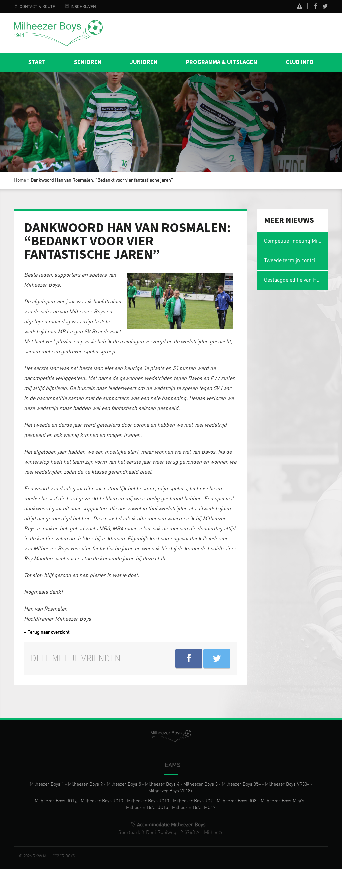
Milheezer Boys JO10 (148, 801)
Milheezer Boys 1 (47, 784)
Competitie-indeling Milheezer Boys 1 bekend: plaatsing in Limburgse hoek (296, 241)
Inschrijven (83, 7)
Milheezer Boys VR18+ (170, 791)
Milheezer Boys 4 (162, 784)
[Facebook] (316, 8)
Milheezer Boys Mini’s (282, 801)
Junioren (143, 62)
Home (20, 180)
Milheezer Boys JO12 (56, 801)
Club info (300, 62)
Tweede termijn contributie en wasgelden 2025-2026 (296, 260)
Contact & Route (37, 7)
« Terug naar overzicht (47, 632)
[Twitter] (325, 8)
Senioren (87, 62)
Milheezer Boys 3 (200, 784)
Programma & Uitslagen (221, 62)
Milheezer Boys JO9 (193, 801)
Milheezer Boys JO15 (147, 807)
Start (37, 62)
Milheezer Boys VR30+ (287, 784)
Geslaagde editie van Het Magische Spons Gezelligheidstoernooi (296, 280)
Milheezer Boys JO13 (102, 801)
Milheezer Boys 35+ (241, 784)
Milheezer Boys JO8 (236, 801)
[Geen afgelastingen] (299, 7)
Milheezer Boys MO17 (193, 807)
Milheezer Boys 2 (85, 784)
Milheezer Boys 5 (124, 784)
